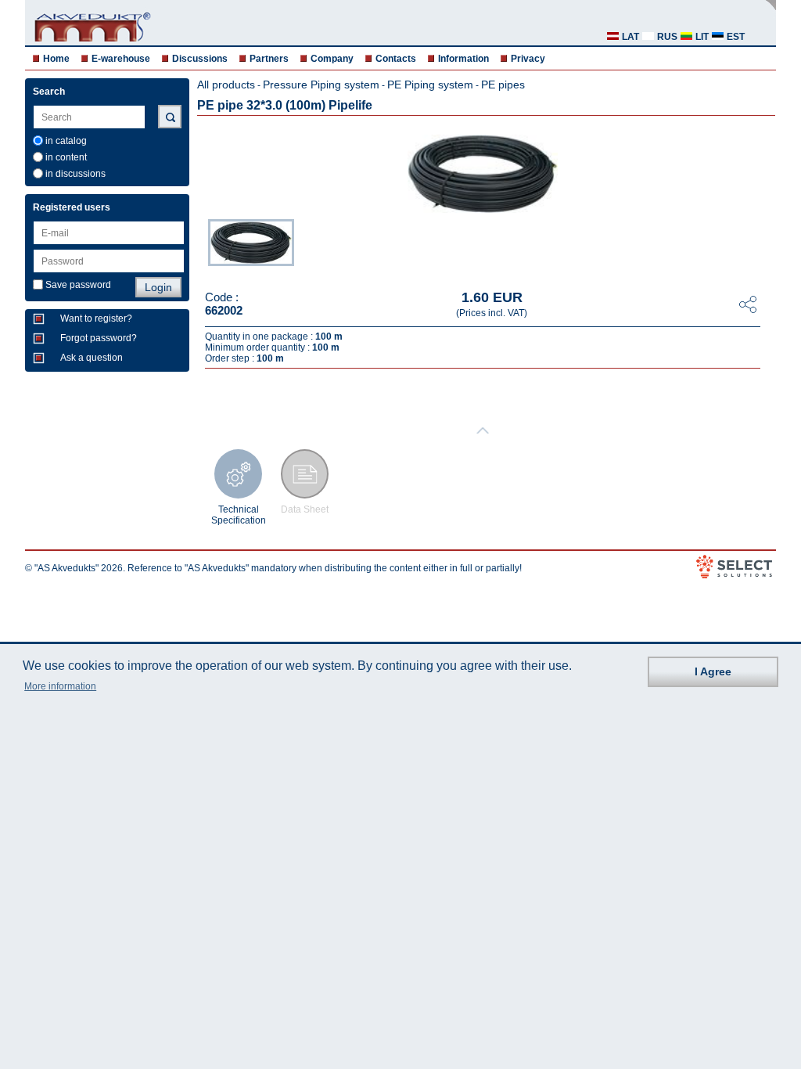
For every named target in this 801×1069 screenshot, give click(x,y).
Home (56, 58)
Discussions (200, 58)
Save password (78, 284)
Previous (200, 245)
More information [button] (60, 686)
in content (66, 157)
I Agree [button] (713, 671)
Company (332, 58)
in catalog (66, 140)
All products (226, 84)
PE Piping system (430, 84)
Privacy (528, 58)
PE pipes (503, 84)
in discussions (75, 173)
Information (463, 58)
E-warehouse (121, 58)
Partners (269, 58)
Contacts (395, 58)
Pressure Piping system (321, 84)
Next (765, 245)
